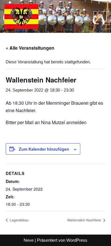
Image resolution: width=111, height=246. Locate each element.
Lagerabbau (19, 219)
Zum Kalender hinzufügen (44, 149)
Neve (29, 240)
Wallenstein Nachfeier (84, 219)
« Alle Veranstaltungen (30, 48)
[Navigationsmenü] (100, 16)
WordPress (76, 240)
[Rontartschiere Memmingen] (21, 16)
